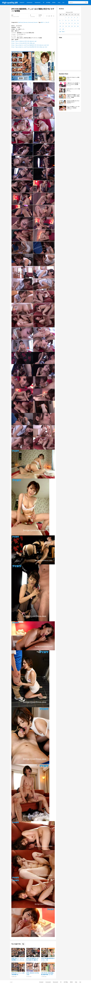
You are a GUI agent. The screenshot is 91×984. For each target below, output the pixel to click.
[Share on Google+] (54, 16)
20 (60, 26)
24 (72, 26)
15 (66, 23)
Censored (22, 2)
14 (63, 23)
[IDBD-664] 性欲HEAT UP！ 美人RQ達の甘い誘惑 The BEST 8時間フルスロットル (32, 959)
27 (60, 29)
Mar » (63, 31)
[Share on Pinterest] (51, 16)
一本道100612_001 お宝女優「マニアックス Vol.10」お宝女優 (73, 83)
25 (74, 26)
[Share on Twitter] (49, 16)
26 (77, 26)
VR (43, 2)
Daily (59, 2)
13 (60, 23)
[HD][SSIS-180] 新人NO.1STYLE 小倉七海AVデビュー (73, 101)
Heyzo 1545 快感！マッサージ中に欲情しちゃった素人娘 (73, 107)
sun (12, 15)
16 (69, 23)
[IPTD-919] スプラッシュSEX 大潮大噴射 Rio (18, 973)
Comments (32, 16)
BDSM (53, 2)
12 (77, 20)
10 (72, 20)
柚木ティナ (43, 22)
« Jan (60, 31)
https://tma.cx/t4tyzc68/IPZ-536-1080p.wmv (23, 43)
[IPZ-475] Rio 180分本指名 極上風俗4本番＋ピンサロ (47, 973)
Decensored (37, 2)
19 (77, 23)
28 (63, 29)
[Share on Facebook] (47, 16)
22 (66, 26)
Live (63, 2)
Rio (46, 22)
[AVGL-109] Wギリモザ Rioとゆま (32, 973)
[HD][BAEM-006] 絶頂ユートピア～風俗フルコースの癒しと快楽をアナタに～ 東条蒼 (73, 96)
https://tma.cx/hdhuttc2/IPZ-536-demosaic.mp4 (23, 41)
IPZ (48, 22)
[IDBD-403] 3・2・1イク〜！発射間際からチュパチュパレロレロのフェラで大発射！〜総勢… (18, 959)
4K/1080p (48, 2)
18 (74, 23)
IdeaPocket (20, 22)
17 (72, 23)
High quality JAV (10, 2)
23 (69, 26)
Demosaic (25, 22)
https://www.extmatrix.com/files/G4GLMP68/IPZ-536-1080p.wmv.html (29, 47)
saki (11, 982)
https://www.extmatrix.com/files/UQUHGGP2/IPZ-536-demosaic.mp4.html (30, 45)
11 (74, 20)
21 (63, 26)
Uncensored (29, 2)
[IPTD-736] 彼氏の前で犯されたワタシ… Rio (48, 959)
